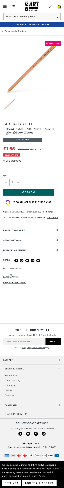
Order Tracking (12, 380)
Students (9, 395)
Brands (8, 390)
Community (11, 405)
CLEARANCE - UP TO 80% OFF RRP (32, 25)
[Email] (32, 260)
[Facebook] (16, 260)
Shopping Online (14, 369)
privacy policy (26, 348)
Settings (11, 483)
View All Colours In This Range (32, 202)
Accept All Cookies (39, 483)
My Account (11, 375)
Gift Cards (10, 385)
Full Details (49, 212)
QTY (5, 175)
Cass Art (8, 360)
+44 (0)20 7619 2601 (45, 447)
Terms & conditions (38, 348)
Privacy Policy (37, 476)
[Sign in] (50, 6)
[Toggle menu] (5, 6)
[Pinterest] (21, 260)
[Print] (38, 260)
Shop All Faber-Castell (14, 283)
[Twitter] (27, 260)
